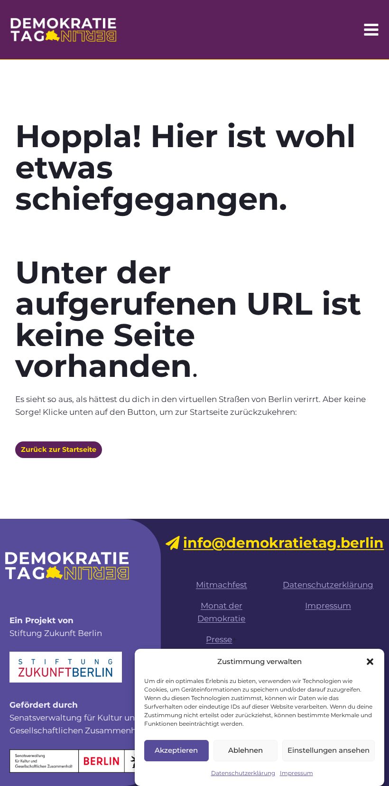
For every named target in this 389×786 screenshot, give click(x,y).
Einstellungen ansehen (328, 750)
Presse (219, 639)
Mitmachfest (221, 585)
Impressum (296, 773)
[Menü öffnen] (371, 29)
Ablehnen (245, 750)
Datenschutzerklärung (243, 773)
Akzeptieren (176, 750)
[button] (370, 661)
